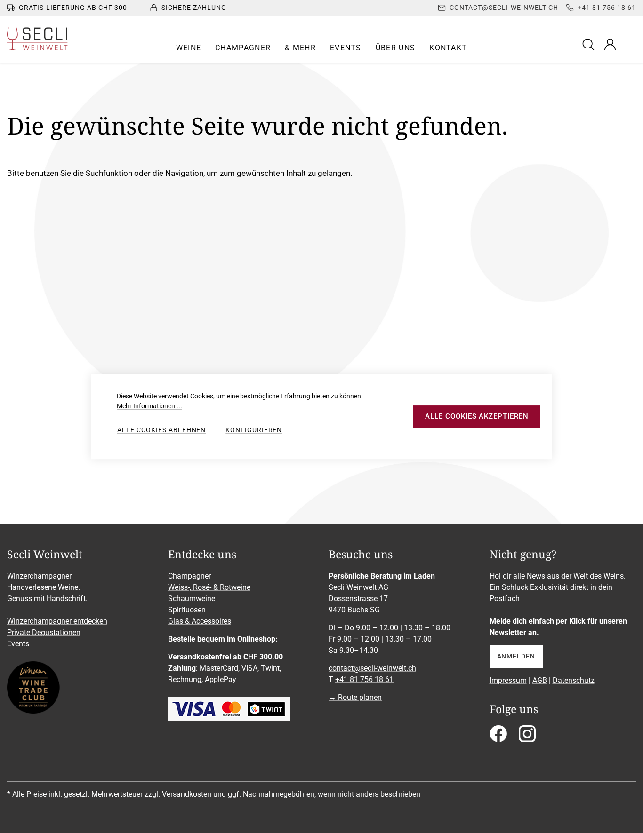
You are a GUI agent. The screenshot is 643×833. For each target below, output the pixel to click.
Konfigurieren (253, 430)
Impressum (508, 680)
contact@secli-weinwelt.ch (372, 668)
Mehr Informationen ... (149, 406)
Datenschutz (574, 680)
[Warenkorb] (630, 44)
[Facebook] (498, 736)
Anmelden (516, 656)
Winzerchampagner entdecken (57, 621)
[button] (188, 48)
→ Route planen (355, 697)
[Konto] (610, 44)
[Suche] (589, 44)
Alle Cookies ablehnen (161, 430)
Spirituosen (187, 609)
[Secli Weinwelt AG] (37, 38)
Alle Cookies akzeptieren (476, 416)
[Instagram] (527, 736)
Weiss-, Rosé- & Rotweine (209, 587)
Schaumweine (191, 598)
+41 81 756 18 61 (364, 679)
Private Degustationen (43, 632)
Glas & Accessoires (199, 621)
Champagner (189, 575)
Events (18, 643)
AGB (539, 680)
